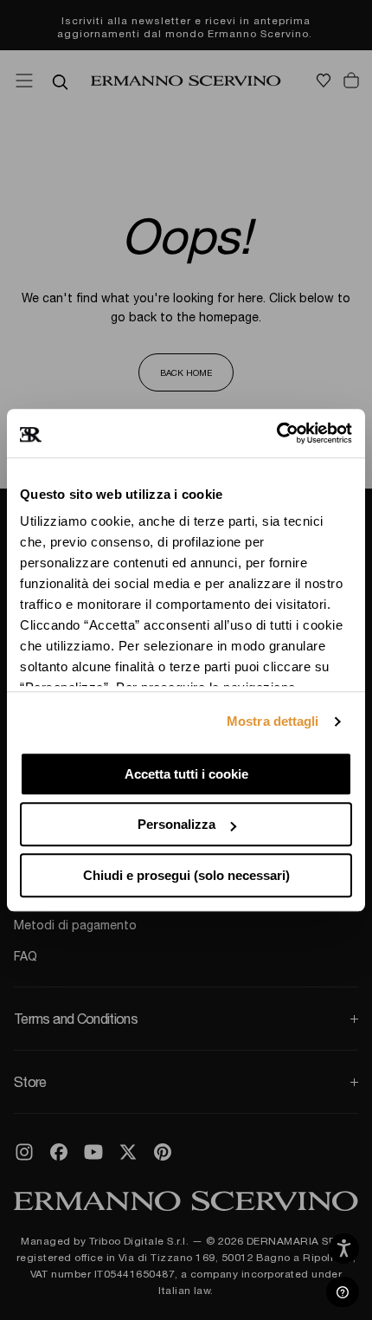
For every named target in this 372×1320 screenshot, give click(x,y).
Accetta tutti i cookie (186, 774)
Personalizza (176, 824)
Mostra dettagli (273, 721)
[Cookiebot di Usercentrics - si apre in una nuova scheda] (276, 433)
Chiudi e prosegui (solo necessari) (186, 875)
